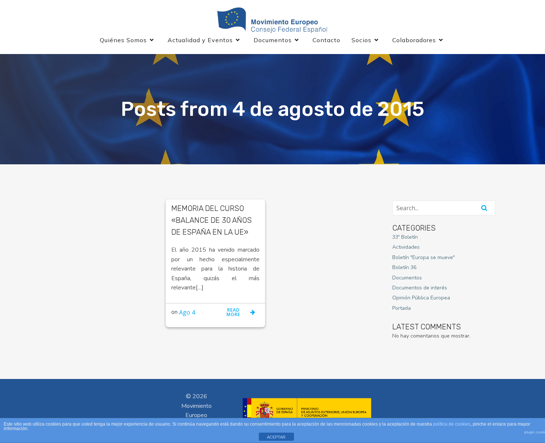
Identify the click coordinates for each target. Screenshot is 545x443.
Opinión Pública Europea (421, 297)
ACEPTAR (276, 437)
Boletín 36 (404, 267)
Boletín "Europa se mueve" (423, 257)
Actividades (406, 247)
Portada (401, 308)
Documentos (407, 277)
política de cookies (451, 424)
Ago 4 (187, 312)
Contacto (326, 40)
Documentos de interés (419, 287)
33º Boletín (405, 237)
